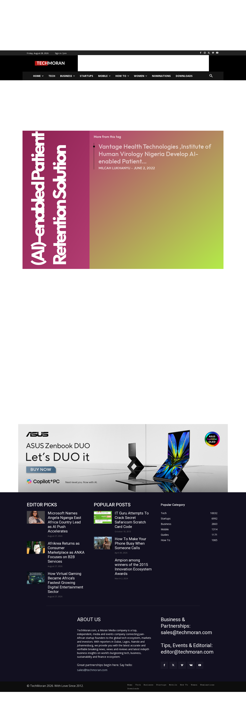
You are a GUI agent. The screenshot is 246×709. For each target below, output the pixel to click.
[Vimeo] (213, 53)
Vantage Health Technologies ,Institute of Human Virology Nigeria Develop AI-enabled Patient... (155, 154)
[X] (209, 53)
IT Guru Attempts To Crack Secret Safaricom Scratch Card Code (132, 520)
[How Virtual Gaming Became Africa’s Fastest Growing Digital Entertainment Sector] (36, 577)
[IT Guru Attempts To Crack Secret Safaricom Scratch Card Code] (103, 517)
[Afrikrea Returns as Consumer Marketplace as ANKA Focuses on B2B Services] (36, 547)
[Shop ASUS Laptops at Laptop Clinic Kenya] (123, 458)
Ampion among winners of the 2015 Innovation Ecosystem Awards (133, 567)
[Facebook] (201, 53)
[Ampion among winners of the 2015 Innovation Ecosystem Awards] (103, 564)
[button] (211, 76)
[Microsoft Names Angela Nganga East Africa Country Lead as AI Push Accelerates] (36, 517)
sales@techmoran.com (92, 670)
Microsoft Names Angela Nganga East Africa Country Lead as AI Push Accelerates (64, 522)
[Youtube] (217, 53)
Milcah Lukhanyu (114, 168)
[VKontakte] (190, 665)
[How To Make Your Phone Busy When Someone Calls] (103, 543)
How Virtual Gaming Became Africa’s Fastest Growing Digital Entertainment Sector (65, 582)
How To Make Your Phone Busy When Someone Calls (130, 543)
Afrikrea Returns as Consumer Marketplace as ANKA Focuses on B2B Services (66, 552)
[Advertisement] (108, 25)
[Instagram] (205, 53)
